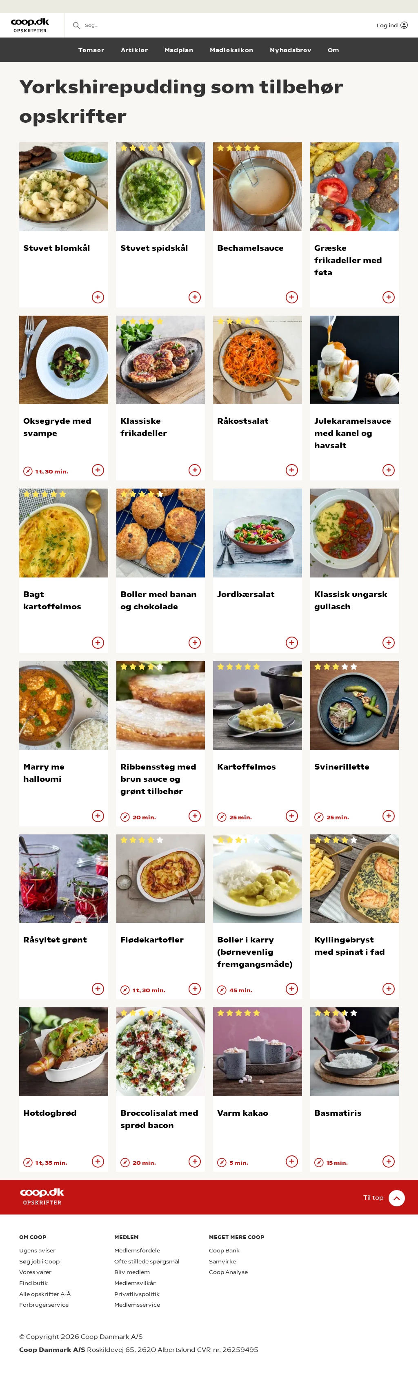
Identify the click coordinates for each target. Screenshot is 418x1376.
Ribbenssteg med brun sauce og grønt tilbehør (158, 779)
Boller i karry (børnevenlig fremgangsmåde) (255, 952)
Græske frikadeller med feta (348, 260)
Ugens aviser (37, 1250)
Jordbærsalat (246, 594)
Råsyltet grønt (55, 940)
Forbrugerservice (44, 1304)
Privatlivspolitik (137, 1294)
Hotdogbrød (50, 1113)
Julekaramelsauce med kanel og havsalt (352, 433)
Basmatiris (338, 1113)
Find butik (33, 1283)
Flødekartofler (152, 940)
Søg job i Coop (39, 1261)
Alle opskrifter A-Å (45, 1294)
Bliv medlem (132, 1272)
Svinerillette (341, 767)
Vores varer (35, 1272)
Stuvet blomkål (56, 248)
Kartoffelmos (246, 767)
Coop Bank (224, 1250)
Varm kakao (242, 1113)
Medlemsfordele (137, 1250)
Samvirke (222, 1261)
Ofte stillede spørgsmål (147, 1261)
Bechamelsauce (250, 248)
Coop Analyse (228, 1272)
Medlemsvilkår (135, 1283)
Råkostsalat (243, 421)
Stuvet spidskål (154, 248)
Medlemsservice (137, 1304)
